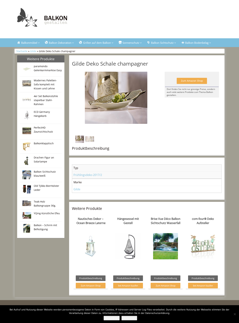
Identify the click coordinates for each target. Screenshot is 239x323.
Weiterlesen (129, 318)
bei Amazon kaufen (128, 285)
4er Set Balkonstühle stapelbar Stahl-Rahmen (46, 100)
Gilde (33, 51)
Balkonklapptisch (44, 143)
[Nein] (234, 314)
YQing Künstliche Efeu (47, 213)
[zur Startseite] (58, 18)
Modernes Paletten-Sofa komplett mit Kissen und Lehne (45, 84)
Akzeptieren (111, 318)
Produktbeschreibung (90, 278)
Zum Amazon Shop (192, 80)
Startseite (21, 51)
